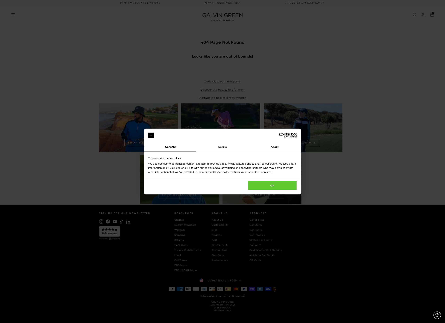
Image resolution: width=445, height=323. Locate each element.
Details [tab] (222, 146)
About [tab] (274, 146)
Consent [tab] (170, 146)
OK (272, 185)
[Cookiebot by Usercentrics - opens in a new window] (281, 135)
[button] (437, 315)
